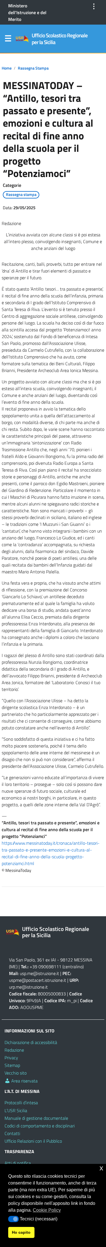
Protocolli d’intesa (21, 1102)
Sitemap (12, 1065)
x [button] (101, 1168)
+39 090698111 (45, 966)
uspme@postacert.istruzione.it (37, 980)
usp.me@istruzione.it (39, 973)
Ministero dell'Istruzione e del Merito (27, 12)
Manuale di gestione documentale (36, 1118)
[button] (13, 1219)
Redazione (14, 1050)
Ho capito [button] (21, 1232)
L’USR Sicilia (16, 1110)
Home (7, 68)
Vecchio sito (16, 1072)
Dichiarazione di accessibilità (31, 1042)
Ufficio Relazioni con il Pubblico (33, 1141)
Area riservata (24, 1080)
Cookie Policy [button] (47, 1210)
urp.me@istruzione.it (28, 987)
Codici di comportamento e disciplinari (40, 1125)
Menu (8, 40)
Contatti (12, 1133)
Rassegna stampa (33, 68)
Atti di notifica (18, 1163)
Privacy (11, 1057)
